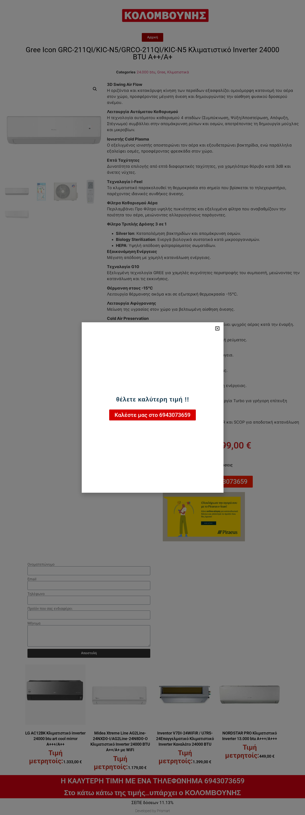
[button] (217, 328)
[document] (152, 407)
